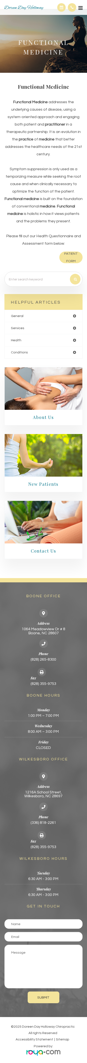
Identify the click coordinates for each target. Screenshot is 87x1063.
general (17, 316)
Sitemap (62, 1039)
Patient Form (71, 257)
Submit (43, 997)
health (16, 340)
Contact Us (43, 551)
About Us (43, 417)
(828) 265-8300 (43, 659)
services (17, 328)
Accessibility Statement (34, 1039)
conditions (19, 352)
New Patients (43, 484)
